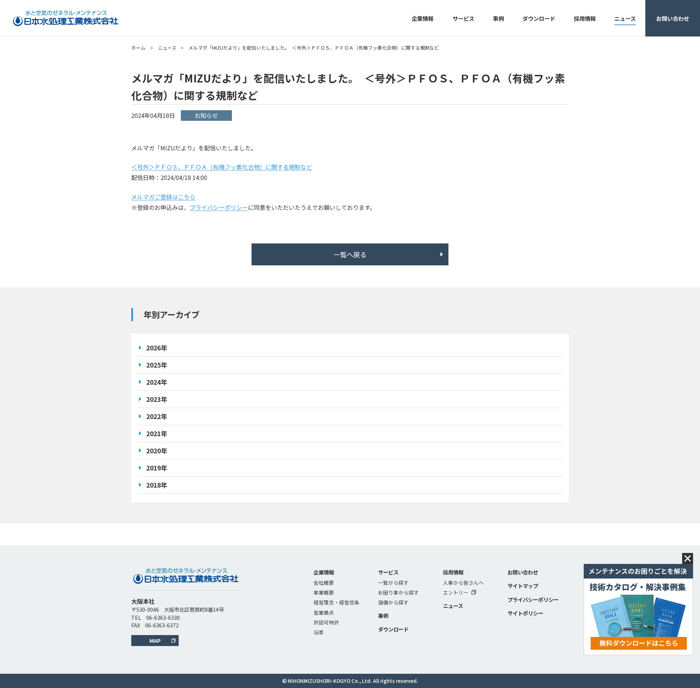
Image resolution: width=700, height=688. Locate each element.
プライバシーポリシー (219, 207)
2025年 (156, 364)
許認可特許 (326, 622)
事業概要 (324, 592)
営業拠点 (324, 612)
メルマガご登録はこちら (163, 196)
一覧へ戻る (350, 254)
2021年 (156, 433)
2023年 (156, 399)
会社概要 (324, 582)
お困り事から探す (398, 592)
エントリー (455, 592)
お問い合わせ (672, 18)
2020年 (156, 450)
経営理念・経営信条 (336, 602)
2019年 (156, 467)
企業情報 (422, 18)
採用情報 (585, 18)
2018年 (156, 484)
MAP (155, 640)
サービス (463, 18)
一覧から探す (393, 582)
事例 (498, 18)
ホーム (138, 47)
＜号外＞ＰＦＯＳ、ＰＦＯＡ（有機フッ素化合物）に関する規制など (221, 166)
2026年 (156, 347)
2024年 (156, 382)
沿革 (319, 632)
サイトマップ (523, 585)
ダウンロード (538, 18)
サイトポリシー (525, 613)
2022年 (156, 416)
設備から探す (393, 602)
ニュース (625, 18)
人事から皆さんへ (463, 582)
